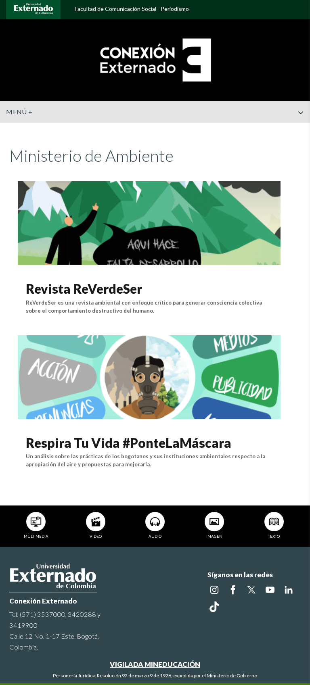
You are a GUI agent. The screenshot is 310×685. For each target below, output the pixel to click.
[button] (300, 129)
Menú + (19, 111)
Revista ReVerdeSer (84, 289)
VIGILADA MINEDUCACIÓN (155, 664)
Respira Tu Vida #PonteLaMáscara (128, 443)
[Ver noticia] (149, 222)
